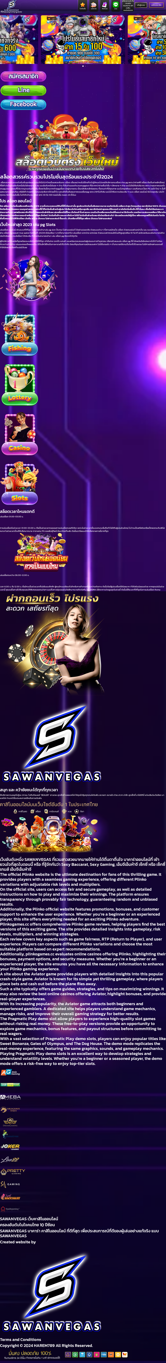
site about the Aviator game (30, 974)
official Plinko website (29, 874)
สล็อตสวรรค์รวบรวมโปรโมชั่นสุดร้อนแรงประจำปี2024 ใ (24, 182)
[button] (3, 39)
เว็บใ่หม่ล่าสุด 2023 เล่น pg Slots (28, 224)
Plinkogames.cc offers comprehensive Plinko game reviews (55, 924)
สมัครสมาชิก (156, 5)
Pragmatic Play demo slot (32, 1019)
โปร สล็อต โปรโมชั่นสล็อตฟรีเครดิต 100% (19, 206)
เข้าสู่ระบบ (141, 5)
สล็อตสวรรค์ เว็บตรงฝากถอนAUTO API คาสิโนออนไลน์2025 (128, 6)
